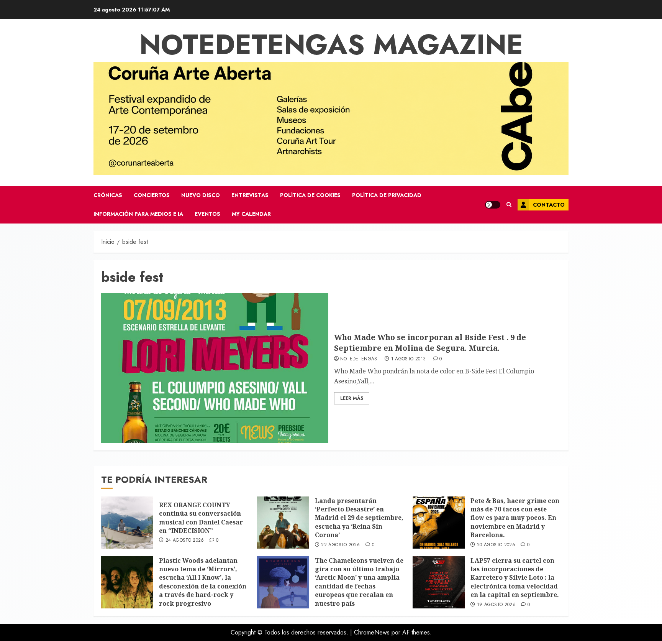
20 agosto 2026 (496, 545)
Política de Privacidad (386, 195)
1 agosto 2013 (408, 359)
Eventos (207, 214)
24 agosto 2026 (185, 540)
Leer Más (351, 398)
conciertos (152, 195)
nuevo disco (200, 195)
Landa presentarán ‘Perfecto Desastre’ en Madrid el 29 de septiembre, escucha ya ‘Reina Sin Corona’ (359, 517)
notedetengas (358, 359)
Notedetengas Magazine (331, 44)
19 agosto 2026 (496, 605)
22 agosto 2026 (340, 545)
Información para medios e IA (138, 214)
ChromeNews (372, 632)
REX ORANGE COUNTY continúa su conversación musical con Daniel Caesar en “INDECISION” (201, 518)
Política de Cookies (310, 195)
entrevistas (250, 195)
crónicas (107, 195)
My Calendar (251, 214)
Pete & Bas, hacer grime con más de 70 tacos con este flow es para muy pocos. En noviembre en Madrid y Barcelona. (514, 517)
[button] (509, 204)
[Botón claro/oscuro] (492, 205)
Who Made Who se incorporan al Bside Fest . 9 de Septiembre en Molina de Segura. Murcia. (430, 342)
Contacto (549, 205)
